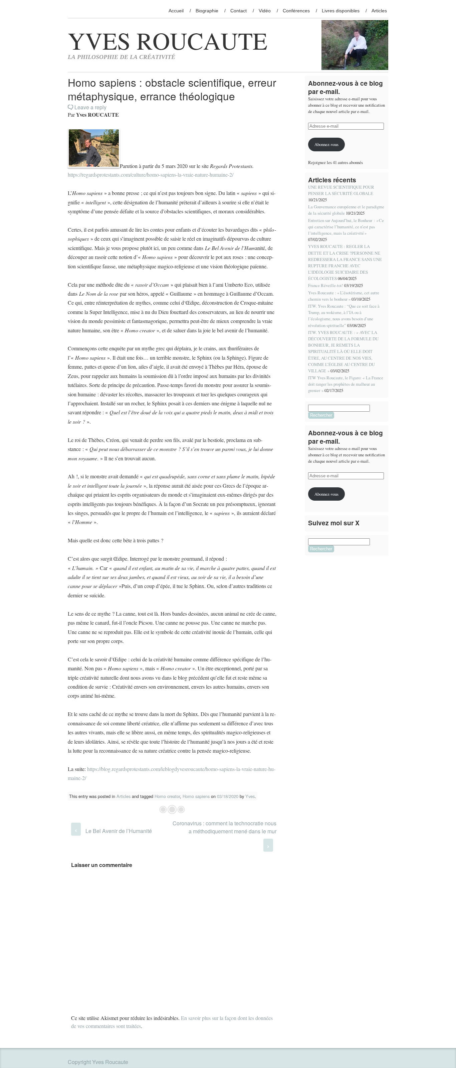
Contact (238, 10)
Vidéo (265, 10)
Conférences (296, 10)
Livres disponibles (341, 10)
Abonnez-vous (326, 144)
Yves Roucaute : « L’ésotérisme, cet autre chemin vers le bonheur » (343, 296)
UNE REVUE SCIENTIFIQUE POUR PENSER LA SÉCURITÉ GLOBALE (341, 190)
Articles (379, 10)
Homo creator (167, 796)
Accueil (176, 10)
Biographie (207, 10)
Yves (250, 796)
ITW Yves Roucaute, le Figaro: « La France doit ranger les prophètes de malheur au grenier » (345, 384)
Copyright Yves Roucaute (98, 1062)
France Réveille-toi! (325, 285)
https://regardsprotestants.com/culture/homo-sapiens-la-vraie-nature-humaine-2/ (150, 174)
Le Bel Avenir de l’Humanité (113, 831)
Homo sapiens (196, 796)
